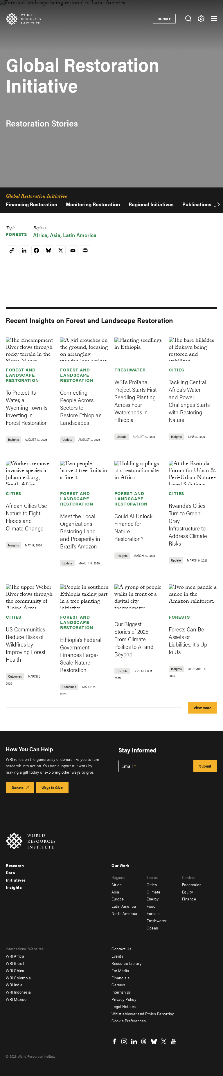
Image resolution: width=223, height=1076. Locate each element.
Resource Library (126, 963)
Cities (176, 370)
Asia (55, 235)
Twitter (164, 1041)
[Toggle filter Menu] (201, 19)
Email (127, 766)
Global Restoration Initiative (36, 197)
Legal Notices (124, 1006)
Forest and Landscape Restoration (22, 375)
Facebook (114, 1041)
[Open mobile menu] (214, 18)
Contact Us (121, 949)
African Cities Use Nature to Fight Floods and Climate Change (26, 516)
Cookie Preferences (129, 1020)
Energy (153, 899)
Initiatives (16, 880)
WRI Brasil (15, 963)
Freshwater (130, 370)
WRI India (14, 984)
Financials (121, 978)
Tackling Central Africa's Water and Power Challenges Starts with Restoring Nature (189, 401)
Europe (118, 899)
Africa (40, 235)
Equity (187, 892)
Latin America (79, 235)
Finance (189, 899)
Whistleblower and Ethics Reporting (143, 1014)
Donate (164, 18)
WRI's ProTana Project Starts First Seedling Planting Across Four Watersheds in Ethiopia (135, 401)
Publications (196, 204)
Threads (144, 1041)
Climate (154, 892)
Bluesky (154, 1041)
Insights (14, 887)
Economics (192, 884)
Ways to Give (52, 787)
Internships (121, 992)
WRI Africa (15, 956)
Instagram (124, 1041)
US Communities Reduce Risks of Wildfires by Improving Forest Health (25, 644)
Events (117, 956)
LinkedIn (134, 1041)
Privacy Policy (124, 999)
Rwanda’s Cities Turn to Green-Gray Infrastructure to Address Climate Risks (188, 524)
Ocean (152, 928)
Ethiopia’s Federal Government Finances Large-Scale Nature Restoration (80, 654)
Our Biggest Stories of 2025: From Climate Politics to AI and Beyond (134, 639)
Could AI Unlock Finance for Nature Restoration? (133, 527)
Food (151, 906)
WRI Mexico (16, 999)
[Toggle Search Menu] (188, 19)
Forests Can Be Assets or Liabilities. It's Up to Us (188, 640)
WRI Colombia (18, 978)
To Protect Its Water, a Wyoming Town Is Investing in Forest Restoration (27, 407)
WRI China (15, 970)
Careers (118, 984)
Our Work (120, 865)
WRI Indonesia (18, 992)
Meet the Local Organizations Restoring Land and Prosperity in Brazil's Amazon (80, 531)
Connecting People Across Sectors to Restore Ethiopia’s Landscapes (80, 407)
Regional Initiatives (151, 204)
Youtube (174, 1041)
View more (202, 707)
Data (10, 872)
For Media (120, 970)
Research (15, 865)
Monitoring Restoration (93, 204)
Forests (16, 234)
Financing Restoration (31, 204)
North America (124, 913)
